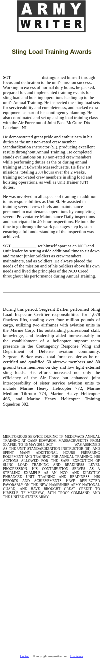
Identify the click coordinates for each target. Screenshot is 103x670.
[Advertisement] (51, 573)
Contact (24, 656)
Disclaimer (76, 656)
